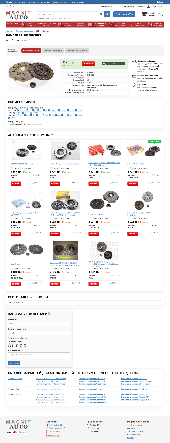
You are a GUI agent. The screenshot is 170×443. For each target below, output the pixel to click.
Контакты (141, 6)
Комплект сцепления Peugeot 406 (92, 397)
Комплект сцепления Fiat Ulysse (134, 389)
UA (13, 6)
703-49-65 (56, 428)
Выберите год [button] (30, 50)
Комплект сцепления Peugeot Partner (94, 402)
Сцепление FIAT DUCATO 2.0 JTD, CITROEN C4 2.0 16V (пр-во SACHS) (64, 264)
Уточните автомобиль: (13, 50)
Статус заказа (156, 6)
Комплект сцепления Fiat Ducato (49, 389)
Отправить (13, 363)
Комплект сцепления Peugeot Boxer (135, 400)
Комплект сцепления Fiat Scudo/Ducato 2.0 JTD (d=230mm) (104, 164)
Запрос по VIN (125, 14)
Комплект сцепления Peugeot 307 (135, 394)
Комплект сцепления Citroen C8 (92, 381)
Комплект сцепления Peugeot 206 (50, 394)
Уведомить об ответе (19, 338)
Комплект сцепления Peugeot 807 (92, 400)
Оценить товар (15, 341)
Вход (161, 2)
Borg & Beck (15, 264)
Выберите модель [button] (76, 50)
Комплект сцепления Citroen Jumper (51, 384)
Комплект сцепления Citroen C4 (134, 379)
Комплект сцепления (135, 164)
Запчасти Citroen (15, 379)
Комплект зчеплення (96, 214)
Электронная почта (17, 329)
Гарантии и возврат (135, 435)
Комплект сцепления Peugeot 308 (50, 397)
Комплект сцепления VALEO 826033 (64, 164)
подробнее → (141, 71)
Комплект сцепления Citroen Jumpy (93, 384)
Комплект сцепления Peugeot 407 (135, 397)
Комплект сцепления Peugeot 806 (50, 400)
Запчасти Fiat (13, 389)
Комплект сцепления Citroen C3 (92, 379)
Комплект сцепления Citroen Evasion (136, 381)
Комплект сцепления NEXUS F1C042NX (139, 214)
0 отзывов (24, 40)
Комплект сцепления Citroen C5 (49, 381)
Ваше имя (12, 320)
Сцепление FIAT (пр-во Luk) (22, 164)
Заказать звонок (54, 432)
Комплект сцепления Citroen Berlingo (51, 379)
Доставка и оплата (108, 6)
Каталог (130, 438)
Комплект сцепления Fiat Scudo (92, 389)
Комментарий (15, 350)
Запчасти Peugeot (15, 394)
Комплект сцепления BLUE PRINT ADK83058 (24, 214)
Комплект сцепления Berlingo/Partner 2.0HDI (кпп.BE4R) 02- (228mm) (65, 214)
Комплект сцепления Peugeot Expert (51, 402)
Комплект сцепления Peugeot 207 (92, 394)
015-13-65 (55, 425)
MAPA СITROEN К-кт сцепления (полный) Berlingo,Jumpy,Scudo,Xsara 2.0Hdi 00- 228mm (103, 264)
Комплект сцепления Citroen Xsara (135, 384)
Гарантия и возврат (127, 6)
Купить (89, 64)
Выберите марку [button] (52, 50)
